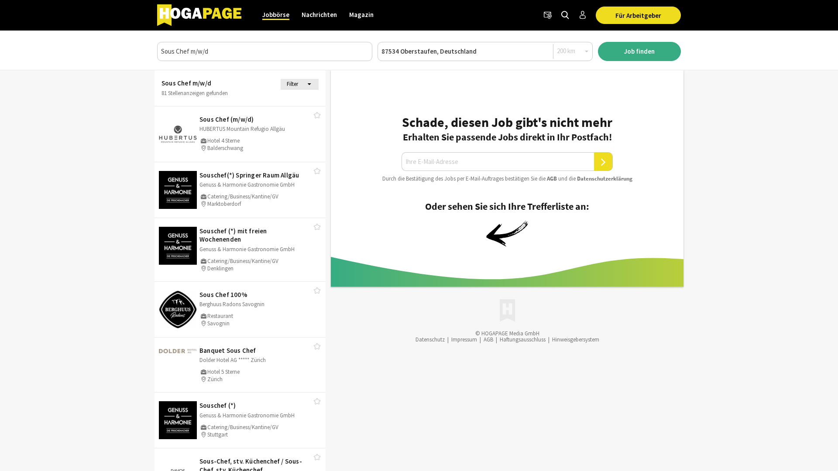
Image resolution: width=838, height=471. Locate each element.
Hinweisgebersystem (575, 339)
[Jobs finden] (565, 15)
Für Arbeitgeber (638, 15)
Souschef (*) (217, 405)
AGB (552, 178)
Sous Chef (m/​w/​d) (226, 119)
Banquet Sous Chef (227, 350)
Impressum (464, 339)
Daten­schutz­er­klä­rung (604, 178)
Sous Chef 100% (223, 294)
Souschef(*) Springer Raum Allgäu (249, 175)
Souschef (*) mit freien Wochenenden (233, 235)
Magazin (361, 14)
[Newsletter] (547, 15)
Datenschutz (430, 339)
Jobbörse (275, 14)
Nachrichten (319, 14)
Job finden (639, 51)
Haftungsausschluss (523, 339)
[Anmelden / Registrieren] (582, 15)
